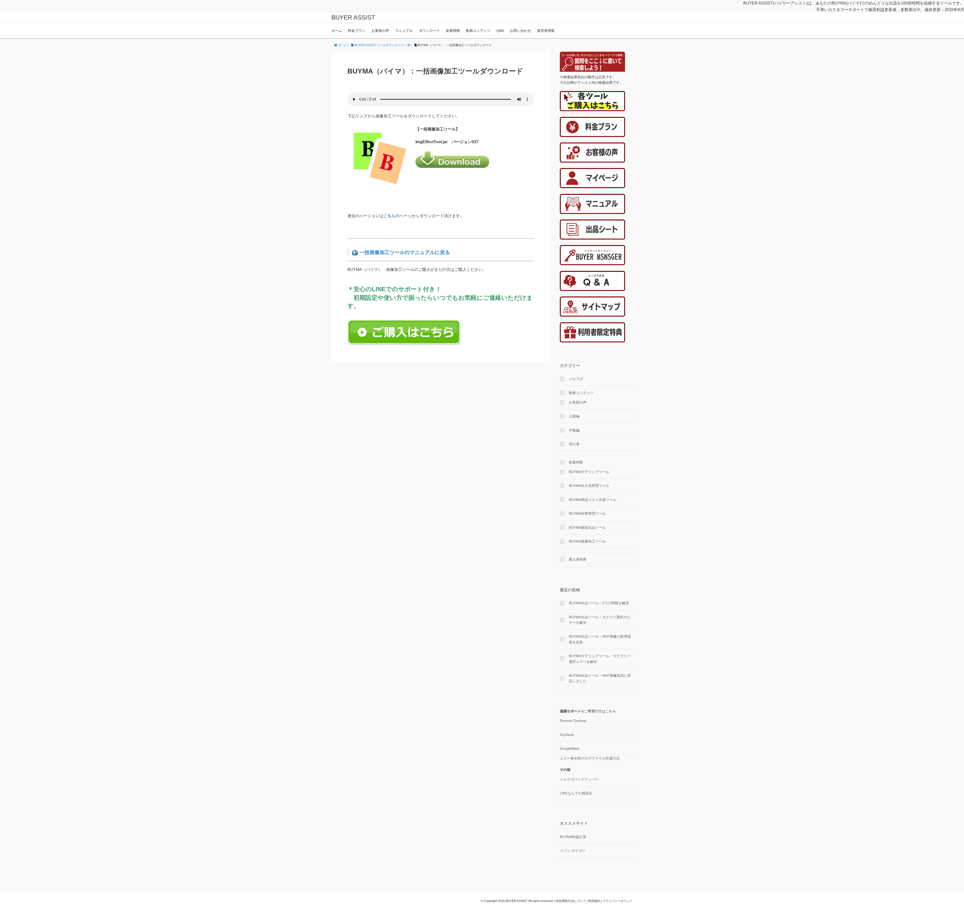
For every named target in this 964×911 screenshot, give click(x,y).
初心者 (574, 444)
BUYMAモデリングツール (589, 472)
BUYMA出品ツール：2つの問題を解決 (599, 603)
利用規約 (594, 901)
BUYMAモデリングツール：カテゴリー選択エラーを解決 (599, 658)
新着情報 (453, 31)
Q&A (500, 31)
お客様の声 (380, 31)
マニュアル (404, 31)
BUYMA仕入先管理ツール (589, 486)
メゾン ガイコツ (572, 851)
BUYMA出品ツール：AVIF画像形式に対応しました (600, 678)
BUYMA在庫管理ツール (587, 513)
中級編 (574, 430)
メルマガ (576, 379)
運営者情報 (546, 31)
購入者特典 (577, 559)
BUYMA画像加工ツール (587, 541)
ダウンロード (429, 31)
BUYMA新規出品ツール (587, 527)
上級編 (574, 416)
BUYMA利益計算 (573, 837)
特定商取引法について (571, 901)
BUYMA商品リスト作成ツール (592, 500)
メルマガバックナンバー (579, 779)
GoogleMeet (569, 748)
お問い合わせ (520, 31)
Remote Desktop (573, 721)
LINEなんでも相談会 (576, 793)
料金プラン (357, 31)
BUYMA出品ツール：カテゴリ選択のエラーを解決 (599, 620)
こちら (390, 216)
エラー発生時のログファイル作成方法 (590, 758)
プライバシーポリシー (617, 901)
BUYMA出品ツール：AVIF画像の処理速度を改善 (600, 639)
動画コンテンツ (478, 31)
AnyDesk (567, 735)
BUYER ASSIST (353, 17)
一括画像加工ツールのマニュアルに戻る (404, 252)
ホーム (336, 31)
